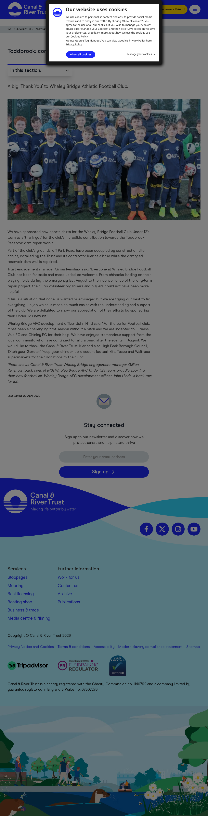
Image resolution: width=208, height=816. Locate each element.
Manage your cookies (139, 54)
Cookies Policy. (79, 36)
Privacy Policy (74, 44)
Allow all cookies (80, 54)
